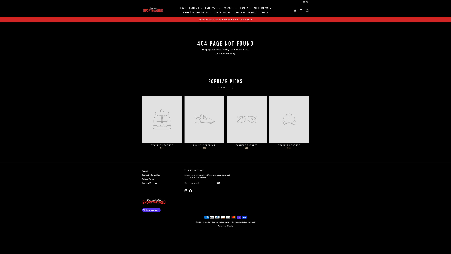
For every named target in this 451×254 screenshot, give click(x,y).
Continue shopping (225, 53)
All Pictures (261, 8)
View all (225, 88)
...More (238, 12)
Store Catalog (222, 12)
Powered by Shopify (225, 226)
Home (183, 8)
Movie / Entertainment (196, 12)
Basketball (212, 8)
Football (229, 8)
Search (145, 171)
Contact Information (151, 175)
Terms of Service (149, 183)
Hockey (244, 8)
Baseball (194, 8)
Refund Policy (148, 179)
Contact (252, 12)
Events (264, 12)
